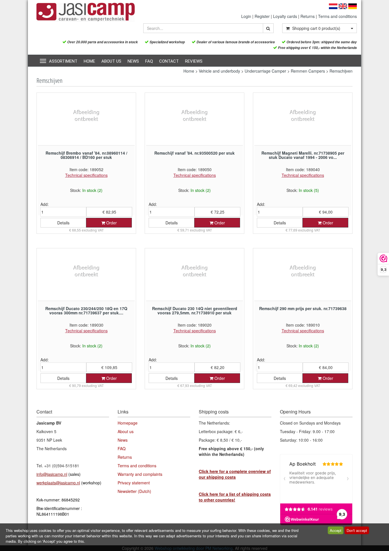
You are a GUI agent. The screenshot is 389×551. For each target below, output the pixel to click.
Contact (169, 61)
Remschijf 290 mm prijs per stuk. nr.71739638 (303, 308)
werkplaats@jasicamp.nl (58, 483)
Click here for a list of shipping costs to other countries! (235, 497)
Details (63, 223)
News (133, 61)
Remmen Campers (308, 71)
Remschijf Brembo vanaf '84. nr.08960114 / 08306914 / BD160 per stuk (86, 155)
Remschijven (341, 71)
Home (89, 61)
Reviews (193, 61)
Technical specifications (86, 175)
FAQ (149, 61)
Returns (307, 16)
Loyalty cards (285, 16)
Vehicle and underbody (219, 71)
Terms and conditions (337, 16)
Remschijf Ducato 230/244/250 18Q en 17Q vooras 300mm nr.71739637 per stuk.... (86, 311)
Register (262, 16)
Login (246, 16)
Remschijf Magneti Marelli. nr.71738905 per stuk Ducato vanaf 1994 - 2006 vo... (302, 155)
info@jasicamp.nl (51, 474)
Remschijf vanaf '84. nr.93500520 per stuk (194, 153)
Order (111, 223)
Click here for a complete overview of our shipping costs (235, 474)
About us (111, 61)
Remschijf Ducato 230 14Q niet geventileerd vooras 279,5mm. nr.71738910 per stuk (194, 311)
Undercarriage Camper (265, 71)
